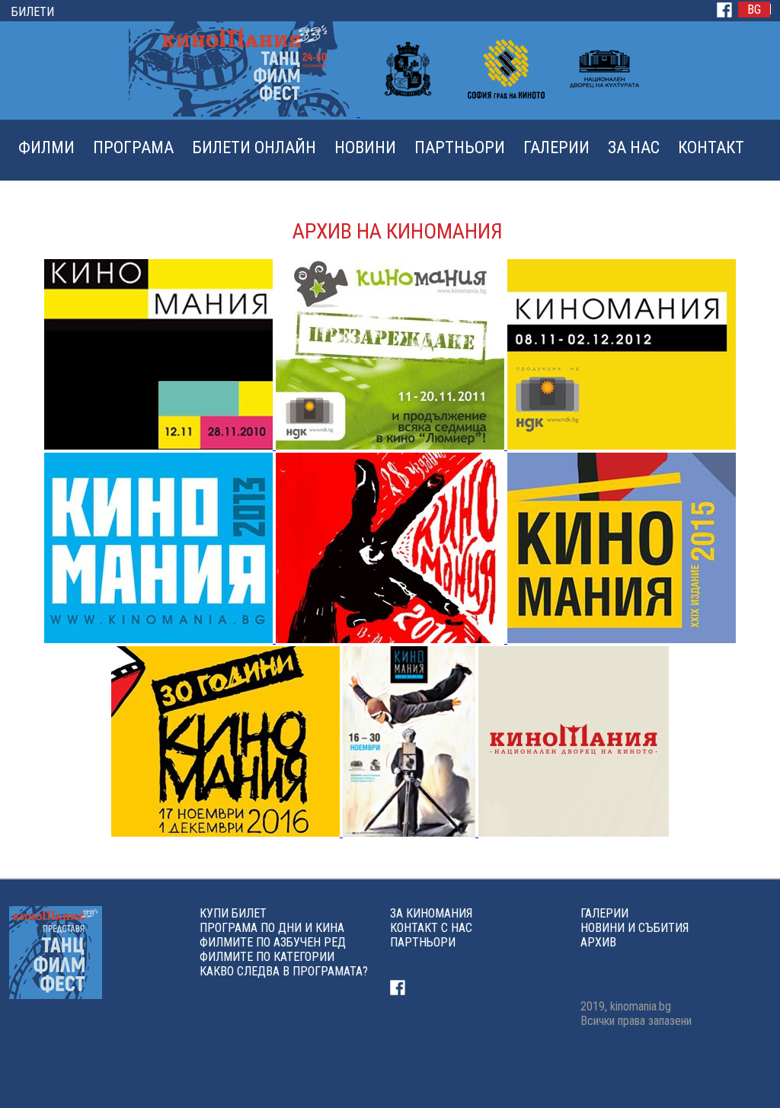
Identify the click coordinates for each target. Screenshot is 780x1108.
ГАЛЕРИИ (556, 147)
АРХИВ (598, 942)
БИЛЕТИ (32, 12)
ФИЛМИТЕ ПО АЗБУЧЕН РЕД (273, 942)
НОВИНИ (365, 147)
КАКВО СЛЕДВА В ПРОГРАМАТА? (284, 971)
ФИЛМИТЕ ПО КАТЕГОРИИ (267, 956)
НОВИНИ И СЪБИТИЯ (634, 928)
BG (754, 9)
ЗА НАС (634, 147)
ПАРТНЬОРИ (459, 147)
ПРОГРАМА (133, 147)
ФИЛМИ (46, 147)
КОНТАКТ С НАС (431, 928)
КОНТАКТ (711, 147)
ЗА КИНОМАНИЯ (431, 913)
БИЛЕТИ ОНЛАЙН (254, 147)
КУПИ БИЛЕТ (233, 913)
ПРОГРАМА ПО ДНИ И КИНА (272, 928)
